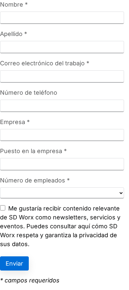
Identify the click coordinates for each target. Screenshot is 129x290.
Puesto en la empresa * (33, 150)
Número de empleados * (35, 180)
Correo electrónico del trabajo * (44, 63)
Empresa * (15, 121)
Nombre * (14, 4)
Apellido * (13, 33)
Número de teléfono (28, 92)
